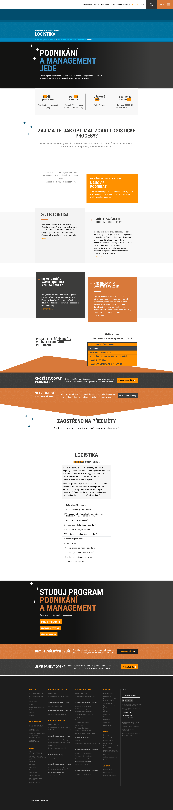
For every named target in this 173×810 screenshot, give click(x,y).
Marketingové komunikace (83, 711)
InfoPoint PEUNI (108, 740)
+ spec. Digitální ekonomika (56, 775)
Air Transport (53, 758)
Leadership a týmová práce (101, 344)
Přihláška (135, 4)
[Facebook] (128, 700)
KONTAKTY (32, 748)
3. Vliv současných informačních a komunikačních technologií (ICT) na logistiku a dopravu (83, 515)
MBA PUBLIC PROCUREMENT (34, 741)
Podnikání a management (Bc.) (112, 338)
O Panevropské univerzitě (37, 693)
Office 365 (106, 754)
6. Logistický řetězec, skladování (77, 530)
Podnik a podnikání (98, 360)
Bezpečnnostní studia (55, 706)
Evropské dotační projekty (37, 707)
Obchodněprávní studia (82, 759)
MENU (162, 4)
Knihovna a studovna (109, 738)
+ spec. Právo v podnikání (83, 730)
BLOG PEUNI (107, 725)
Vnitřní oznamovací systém (38, 710)
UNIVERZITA (32, 689)
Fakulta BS (32, 767)
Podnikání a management (78, 40)
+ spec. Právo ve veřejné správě (85, 733)
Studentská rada (34, 775)
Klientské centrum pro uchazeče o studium (36, 752)
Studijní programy (101, 4)
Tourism (77, 740)
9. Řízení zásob (70, 543)
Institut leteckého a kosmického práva (60, 730)
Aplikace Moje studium (110, 757)
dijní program (48, 98)
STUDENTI (106, 731)
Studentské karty (108, 743)
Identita (31, 712)
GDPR (31, 704)
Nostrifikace (107, 696)
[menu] (168, 4)
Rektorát (32, 761)
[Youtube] (131, 700)
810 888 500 (127, 712)
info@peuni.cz (128, 715)
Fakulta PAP (33, 772)
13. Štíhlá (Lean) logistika (74, 562)
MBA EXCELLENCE (34, 738)
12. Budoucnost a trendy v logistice (78, 557)
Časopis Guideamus (109, 775)
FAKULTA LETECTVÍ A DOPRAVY (56, 720)
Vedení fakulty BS (53, 693)
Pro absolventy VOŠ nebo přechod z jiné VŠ (111, 699)
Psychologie (79, 725)
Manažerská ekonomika (100, 352)
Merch (105, 760)
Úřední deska (33, 701)
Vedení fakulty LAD (54, 724)
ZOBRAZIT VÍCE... (46, 238)
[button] (151, 4)
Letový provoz (52, 745)
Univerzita (87, 4)
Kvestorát (32, 764)
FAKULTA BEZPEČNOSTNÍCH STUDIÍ (57, 689)
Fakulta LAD (33, 770)
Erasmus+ (106, 735)
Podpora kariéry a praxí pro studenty (110, 746)
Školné (105, 717)
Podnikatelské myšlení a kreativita (105, 364)
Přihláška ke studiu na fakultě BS (58, 696)
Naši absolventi (108, 772)
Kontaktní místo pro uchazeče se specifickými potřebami (37, 757)
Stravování (106, 722)
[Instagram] (123, 700)
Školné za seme (125, 98)
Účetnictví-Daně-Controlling (84, 714)
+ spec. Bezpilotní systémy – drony (59, 742)
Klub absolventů (108, 770)
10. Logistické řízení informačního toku (79, 548)
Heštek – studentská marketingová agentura (110, 750)
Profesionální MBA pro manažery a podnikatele (36, 726)
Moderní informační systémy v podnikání (108, 356)
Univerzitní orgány (35, 699)
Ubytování (106, 719)
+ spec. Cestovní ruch (82, 764)
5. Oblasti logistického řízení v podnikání (80, 525)
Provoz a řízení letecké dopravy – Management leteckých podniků (58, 768)
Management (79, 720)
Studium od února (109, 703)
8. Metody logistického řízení (75, 539)
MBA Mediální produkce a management (37, 734)
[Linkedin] (126, 700)
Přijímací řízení (108, 693)
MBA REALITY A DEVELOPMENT (34, 730)
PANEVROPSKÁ (39, 40)
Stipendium (107, 714)
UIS (142, 4)
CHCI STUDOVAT (107, 689)
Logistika (93, 348)
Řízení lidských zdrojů (82, 722)
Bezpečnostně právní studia (57, 714)
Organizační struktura (36, 696)
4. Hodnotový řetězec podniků (76, 520)
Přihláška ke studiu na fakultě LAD (59, 727)
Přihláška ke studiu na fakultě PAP (86, 696)
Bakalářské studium (63, 40)
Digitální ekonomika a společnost (58, 748)
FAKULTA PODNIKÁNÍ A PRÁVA (83, 689)
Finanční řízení (79, 717)
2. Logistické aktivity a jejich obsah (77, 509)
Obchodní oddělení (35, 782)
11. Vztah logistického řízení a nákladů (79, 552)
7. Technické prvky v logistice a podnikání (80, 534)
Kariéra (31, 715)
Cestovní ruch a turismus (83, 706)
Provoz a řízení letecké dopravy (58, 740)
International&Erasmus (120, 4)
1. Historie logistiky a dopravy (75, 505)
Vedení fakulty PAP (81, 693)
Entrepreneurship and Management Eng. (88, 743)
